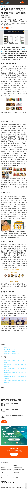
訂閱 (5, 421)
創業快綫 (6, 347)
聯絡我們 (3, 467)
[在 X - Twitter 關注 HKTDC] (4, 482)
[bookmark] (26, 487)
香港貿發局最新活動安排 (11, 351)
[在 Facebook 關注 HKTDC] (2, 482)
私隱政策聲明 (16, 472)
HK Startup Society (9, 349)
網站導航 (15, 475)
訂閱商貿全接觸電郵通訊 (6, 469)
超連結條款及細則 (4, 475)
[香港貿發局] (14, 463)
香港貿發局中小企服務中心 (11, 353)
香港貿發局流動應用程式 (18, 467)
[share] (26, 484)
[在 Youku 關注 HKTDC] (15, 482)
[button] (25, 2)
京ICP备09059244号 (5, 477)
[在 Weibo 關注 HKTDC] (8, 482)
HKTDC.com (3, 465)
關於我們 (15, 465)
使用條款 (3, 472)
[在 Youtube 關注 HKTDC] (13, 482)
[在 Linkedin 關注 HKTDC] (6, 482)
